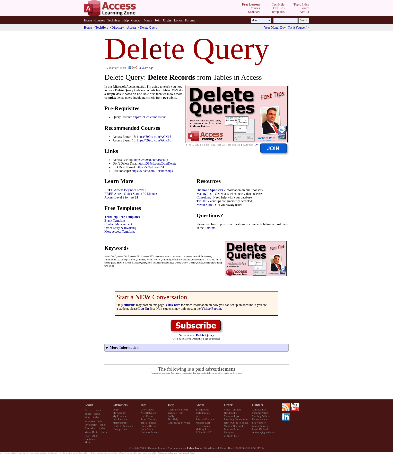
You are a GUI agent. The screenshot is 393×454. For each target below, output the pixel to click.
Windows (90, 421)
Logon (178, 20)
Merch (148, 20)
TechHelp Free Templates (122, 217)
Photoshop (90, 428)
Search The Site (149, 425)
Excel (88, 413)
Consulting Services (179, 422)
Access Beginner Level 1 (125, 190)
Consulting (203, 197)
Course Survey (260, 425)
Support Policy (260, 412)
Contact (136, 20)
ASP (87, 435)
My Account (119, 412)
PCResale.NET (203, 432)
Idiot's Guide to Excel (236, 422)
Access (131, 27)
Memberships (120, 422)
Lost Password (120, 419)
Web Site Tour (175, 412)
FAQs (171, 416)
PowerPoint (91, 424)
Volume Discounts (234, 425)
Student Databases (123, 425)
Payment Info (231, 429)
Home (88, 20)
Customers (120, 405)
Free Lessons (202, 425)
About (199, 405)
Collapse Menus (150, 432)
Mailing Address (261, 416)
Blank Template (114, 220)
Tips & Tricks (148, 422)
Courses (99, 20)
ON (257, 144)
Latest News (147, 409)
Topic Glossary (149, 419)
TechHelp (113, 20)
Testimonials (202, 412)
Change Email (120, 429)
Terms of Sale (231, 435)
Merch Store (204, 204)
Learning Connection (236, 419)
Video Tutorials (232, 409)
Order (228, 405)
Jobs (197, 416)
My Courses (119, 416)
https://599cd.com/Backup (151, 159)
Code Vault (147, 429)
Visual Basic (91, 432)
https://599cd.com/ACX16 (154, 140)
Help (125, 20)
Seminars (90, 439)
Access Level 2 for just (121, 197)
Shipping (229, 432)
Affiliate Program (205, 419)
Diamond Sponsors (209, 190)
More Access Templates (119, 231)
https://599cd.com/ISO (151, 167)
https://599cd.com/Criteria (149, 117)
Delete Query (148, 27)
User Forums (147, 416)
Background (202, 409)
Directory (118, 27)
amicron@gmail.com (263, 432)
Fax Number (258, 422)
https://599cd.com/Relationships (152, 171)
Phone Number (260, 419)
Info (143, 405)
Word (87, 417)
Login (116, 409)
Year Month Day (275, 27)
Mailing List (204, 193)
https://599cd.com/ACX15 (154, 136)
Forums (190, 20)
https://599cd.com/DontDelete (157, 163)
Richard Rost (202, 422)
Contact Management (118, 224)
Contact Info (259, 409)
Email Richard (260, 429)
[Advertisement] (196, 387)
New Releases (148, 412)
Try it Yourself (297, 27)
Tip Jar (201, 201)
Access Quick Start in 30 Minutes (130, 193)
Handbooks (230, 412)
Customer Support (178, 409)
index (98, 409)
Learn (89, 405)
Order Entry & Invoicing (120, 228)
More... (88, 442)
